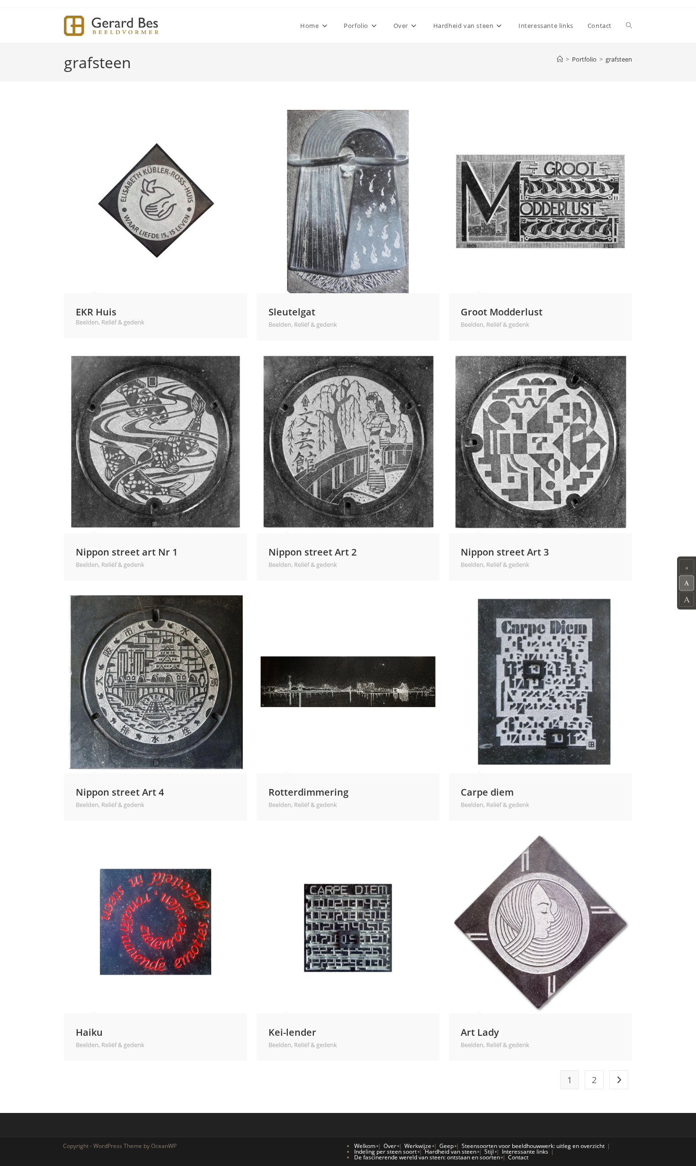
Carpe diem (487, 791)
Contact (518, 1157)
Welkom (364, 1146)
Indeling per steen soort (385, 1152)
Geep (446, 1146)
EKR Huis (96, 311)
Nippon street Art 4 (120, 791)
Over (390, 1146)
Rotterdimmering (308, 791)
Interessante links (525, 1152)
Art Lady (480, 1032)
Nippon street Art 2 (312, 551)
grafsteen (619, 59)
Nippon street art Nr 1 (127, 551)
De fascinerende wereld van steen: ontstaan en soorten (427, 1157)
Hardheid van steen (450, 1152)
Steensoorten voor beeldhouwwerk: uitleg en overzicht (533, 1146)
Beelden (87, 322)
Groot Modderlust (502, 311)
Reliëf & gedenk (122, 322)
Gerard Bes (111, 26)
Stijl (489, 1152)
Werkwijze (417, 1146)
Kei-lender (292, 1032)
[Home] (560, 59)
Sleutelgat (291, 311)
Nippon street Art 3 (505, 551)
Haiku (89, 1032)
